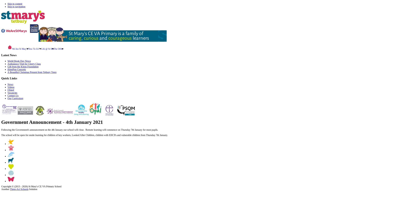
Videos (10, 87)
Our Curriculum (15, 98)
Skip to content (14, 3)
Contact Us (13, 95)
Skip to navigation (16, 6)
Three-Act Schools (19, 189)
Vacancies (12, 92)
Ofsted (10, 90)
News (10, 84)
